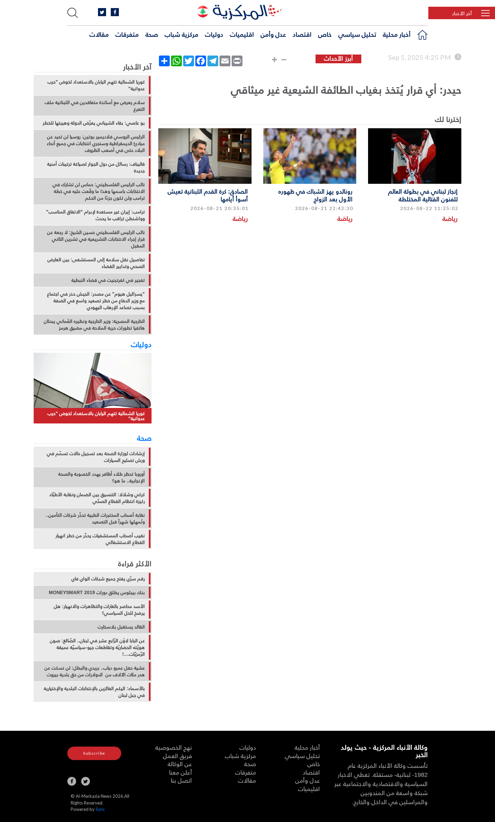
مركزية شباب (181, 34)
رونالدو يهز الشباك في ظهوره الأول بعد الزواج (315, 195)
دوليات (214, 34)
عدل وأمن (273, 34)
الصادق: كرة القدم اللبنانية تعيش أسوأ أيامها (208, 195)
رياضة (450, 218)
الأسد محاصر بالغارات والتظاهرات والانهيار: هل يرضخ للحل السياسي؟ (99, 609)
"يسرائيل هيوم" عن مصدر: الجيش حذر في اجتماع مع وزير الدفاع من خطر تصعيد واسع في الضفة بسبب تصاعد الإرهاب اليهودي (96, 300)
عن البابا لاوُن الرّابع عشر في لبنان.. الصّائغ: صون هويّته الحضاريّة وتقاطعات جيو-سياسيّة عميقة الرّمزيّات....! (97, 647)
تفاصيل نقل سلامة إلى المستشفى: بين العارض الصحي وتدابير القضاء (96, 263)
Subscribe (94, 753)
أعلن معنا (180, 772)
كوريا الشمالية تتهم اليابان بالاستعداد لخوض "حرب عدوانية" (96, 85)
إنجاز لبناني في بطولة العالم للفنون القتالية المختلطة (423, 195)
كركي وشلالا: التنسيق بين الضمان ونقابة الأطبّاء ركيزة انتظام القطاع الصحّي (97, 498)
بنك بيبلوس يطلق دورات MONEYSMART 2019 (97, 592)
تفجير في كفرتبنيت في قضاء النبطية (108, 280)
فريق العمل (177, 755)
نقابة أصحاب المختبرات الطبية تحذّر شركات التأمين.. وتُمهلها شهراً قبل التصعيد (95, 518)
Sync (100, 809)
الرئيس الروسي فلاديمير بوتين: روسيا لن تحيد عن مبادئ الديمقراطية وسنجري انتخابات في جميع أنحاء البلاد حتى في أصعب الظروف (96, 143)
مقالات (99, 34)
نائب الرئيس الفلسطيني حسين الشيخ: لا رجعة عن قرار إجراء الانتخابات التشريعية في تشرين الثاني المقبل (96, 239)
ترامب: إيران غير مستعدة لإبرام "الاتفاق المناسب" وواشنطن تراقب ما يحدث (95, 215)
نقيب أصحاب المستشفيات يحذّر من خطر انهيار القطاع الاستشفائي (100, 539)
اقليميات (242, 34)
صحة (151, 34)
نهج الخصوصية (173, 747)
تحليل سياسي (357, 34)
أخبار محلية (396, 34)
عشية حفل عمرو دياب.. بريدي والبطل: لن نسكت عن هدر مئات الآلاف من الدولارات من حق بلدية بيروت (94, 671)
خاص (325, 34)
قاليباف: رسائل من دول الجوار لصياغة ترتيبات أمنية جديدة (96, 167)
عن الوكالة (180, 763)
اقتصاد (302, 34)
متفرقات (127, 34)
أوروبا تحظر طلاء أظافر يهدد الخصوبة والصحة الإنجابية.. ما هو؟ (101, 477)
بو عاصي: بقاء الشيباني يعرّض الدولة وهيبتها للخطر (94, 122)
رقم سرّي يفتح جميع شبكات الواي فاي (108, 578)
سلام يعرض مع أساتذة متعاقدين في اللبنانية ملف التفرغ (95, 105)
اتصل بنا (181, 780)
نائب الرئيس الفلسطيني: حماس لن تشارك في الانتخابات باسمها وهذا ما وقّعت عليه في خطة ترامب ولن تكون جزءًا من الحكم (99, 191)
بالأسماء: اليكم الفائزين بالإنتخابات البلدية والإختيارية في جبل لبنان (94, 691)
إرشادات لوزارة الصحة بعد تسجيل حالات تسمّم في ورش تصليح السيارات (96, 457)
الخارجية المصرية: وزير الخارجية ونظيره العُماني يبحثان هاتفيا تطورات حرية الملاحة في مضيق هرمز (94, 324)
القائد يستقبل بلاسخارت (121, 626)
